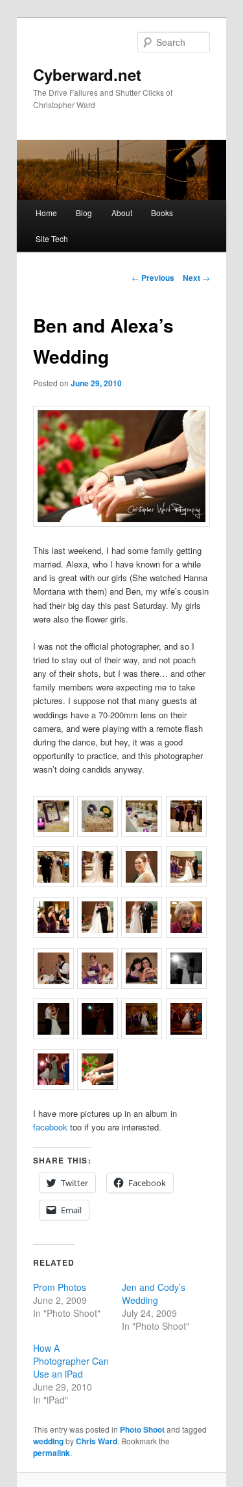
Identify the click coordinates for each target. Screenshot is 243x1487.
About (121, 212)
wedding (48, 1441)
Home (46, 212)
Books (162, 212)
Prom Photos (59, 1287)
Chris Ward (96, 1441)
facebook (50, 1127)
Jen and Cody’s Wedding (153, 1293)
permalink (51, 1453)
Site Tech (52, 238)
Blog (84, 212)
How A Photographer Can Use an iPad (71, 1360)
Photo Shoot (142, 1429)
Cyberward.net (87, 74)
